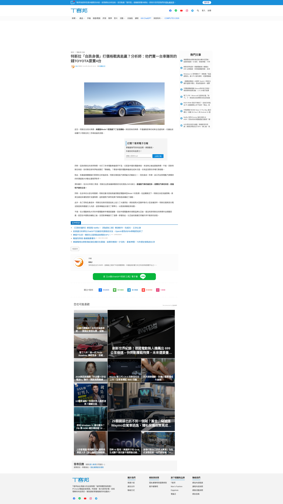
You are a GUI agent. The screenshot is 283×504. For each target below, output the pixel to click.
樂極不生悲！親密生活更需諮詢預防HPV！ (92, 235)
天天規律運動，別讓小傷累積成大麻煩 (158, 378)
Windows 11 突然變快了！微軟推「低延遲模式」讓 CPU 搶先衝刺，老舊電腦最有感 (197, 76)
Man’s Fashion (176, 486)
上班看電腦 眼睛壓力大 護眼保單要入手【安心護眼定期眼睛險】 (90, 451)
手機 (89, 18)
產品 (81, 18)
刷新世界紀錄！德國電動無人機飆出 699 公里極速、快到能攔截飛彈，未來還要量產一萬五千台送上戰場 (141, 350)
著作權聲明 (153, 486)
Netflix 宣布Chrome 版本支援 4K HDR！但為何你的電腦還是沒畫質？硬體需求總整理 (197, 119)
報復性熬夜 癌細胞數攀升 (84, 238)
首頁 (72, 52)
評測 (104, 18)
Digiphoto (174, 490)
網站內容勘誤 (197, 483)
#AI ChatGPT (146, 18)
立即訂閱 (158, 156)
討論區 (130, 18)
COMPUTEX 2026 (172, 18)
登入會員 (92, 464)
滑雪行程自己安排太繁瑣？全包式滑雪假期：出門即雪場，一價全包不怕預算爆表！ (158, 451)
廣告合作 (131, 486)
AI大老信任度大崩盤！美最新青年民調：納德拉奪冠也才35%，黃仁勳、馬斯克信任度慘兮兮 (197, 127)
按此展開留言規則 (97, 467)
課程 (137, 18)
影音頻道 (149, 290)
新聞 (73, 18)
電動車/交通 (80, 52)
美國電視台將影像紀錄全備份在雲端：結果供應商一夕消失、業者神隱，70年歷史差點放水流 (114, 242)
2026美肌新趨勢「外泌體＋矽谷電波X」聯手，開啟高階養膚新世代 (91, 378)
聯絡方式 (131, 490)
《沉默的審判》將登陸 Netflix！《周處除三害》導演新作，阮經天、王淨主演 (107, 228)
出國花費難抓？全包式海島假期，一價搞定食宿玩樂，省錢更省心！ (91, 330)
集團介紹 (131, 483)
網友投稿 (195, 494)
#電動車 (75, 249)
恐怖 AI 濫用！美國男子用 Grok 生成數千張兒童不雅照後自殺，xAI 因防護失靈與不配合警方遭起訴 (124, 451)
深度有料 (157, 18)
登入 (203, 10)
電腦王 (173, 494)
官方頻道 (135, 290)
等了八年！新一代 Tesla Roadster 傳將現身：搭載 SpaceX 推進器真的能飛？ (90, 354)
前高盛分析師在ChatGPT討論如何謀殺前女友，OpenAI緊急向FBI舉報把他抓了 (108, 231)
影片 (116, 18)
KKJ (76, 66)
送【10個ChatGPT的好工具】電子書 (120, 277)
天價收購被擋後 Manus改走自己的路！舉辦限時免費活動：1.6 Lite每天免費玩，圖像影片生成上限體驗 (197, 90)
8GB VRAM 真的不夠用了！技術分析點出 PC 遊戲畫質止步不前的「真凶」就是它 (197, 105)
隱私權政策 (169, 2)
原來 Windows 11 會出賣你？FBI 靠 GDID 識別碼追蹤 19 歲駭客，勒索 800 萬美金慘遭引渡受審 (91, 427)
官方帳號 (120, 290)
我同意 (206, 2)
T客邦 (173, 483)
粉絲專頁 (106, 290)
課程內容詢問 (197, 486)
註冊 (209, 10)
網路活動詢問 (197, 490)
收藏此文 (102, 66)
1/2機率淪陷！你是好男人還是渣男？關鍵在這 (90, 402)
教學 (110, 18)
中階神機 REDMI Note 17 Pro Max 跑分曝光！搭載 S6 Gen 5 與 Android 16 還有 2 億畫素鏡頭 (197, 112)
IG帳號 (163, 290)
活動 (121, 18)
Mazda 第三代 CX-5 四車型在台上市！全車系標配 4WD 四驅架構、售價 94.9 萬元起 (124, 378)
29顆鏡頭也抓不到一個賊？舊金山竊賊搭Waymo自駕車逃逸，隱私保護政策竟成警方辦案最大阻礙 (141, 423)
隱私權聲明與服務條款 (158, 483)
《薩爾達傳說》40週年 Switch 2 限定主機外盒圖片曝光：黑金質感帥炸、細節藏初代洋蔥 (197, 83)
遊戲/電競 (96, 18)
